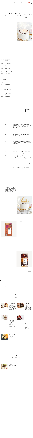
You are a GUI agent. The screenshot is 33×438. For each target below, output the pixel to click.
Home (2, 6)
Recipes (5, 6)
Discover (30, 240)
